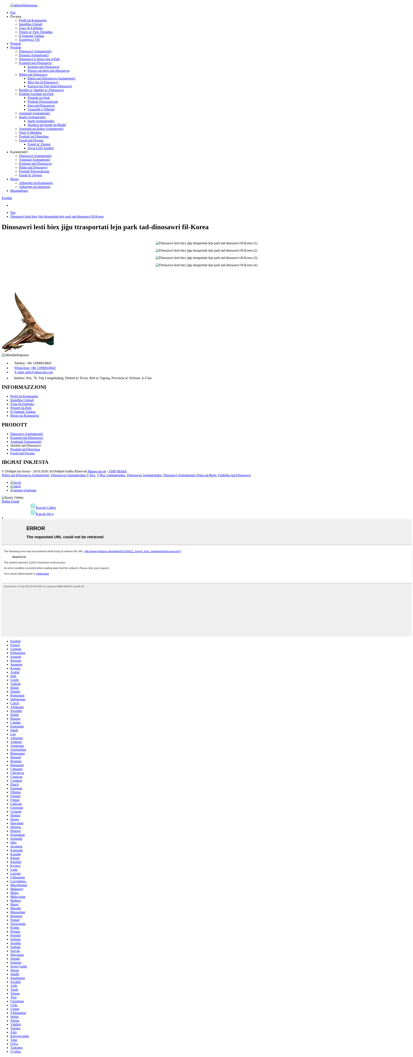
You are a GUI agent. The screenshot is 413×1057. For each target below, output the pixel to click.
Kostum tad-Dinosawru (43, 67)
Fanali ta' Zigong (39, 144)
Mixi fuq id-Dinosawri (43, 82)
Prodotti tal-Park (39, 98)
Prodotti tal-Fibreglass (34, 136)
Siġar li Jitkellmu (30, 132)
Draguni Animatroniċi (34, 55)
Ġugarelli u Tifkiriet (41, 109)
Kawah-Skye (45, 514)
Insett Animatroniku (41, 121)
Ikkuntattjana (19, 190)
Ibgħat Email (10, 501)
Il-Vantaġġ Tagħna (31, 36)
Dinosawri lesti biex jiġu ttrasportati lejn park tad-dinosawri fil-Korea (57, 216)
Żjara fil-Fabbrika (31, 28)
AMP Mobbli (117, 471)
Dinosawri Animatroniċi (35, 51)
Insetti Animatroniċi (32, 117)
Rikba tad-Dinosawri (33, 74)
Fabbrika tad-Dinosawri (234, 475)
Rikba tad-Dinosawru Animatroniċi (51, 78)
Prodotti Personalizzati (43, 101)
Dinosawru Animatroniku (144, 475)
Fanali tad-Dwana (31, 140)
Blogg (14, 179)
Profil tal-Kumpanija (33, 20)
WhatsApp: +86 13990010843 (35, 368)
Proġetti (15, 43)
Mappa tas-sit (97, 471)
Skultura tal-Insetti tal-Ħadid (47, 125)
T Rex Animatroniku (111, 475)
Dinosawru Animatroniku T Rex (73, 475)
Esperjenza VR (29, 40)
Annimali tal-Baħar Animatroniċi (41, 129)
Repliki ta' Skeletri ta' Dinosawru (41, 90)
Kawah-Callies (46, 507)
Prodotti (15, 47)
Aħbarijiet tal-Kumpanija (36, 183)
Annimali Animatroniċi (34, 113)
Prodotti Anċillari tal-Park (36, 94)
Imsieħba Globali (30, 24)
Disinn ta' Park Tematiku (35, 32)
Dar (12, 12)
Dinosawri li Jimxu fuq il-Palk (39, 59)
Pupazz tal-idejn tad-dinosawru (48, 70)
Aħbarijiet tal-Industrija (34, 187)
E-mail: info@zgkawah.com (34, 372)
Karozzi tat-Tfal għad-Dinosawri (50, 86)
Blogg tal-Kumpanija (24, 415)
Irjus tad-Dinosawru (41, 105)
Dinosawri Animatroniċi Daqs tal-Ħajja (189, 475)
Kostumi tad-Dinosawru (35, 63)
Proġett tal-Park (20, 408)
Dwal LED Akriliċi (41, 148)
